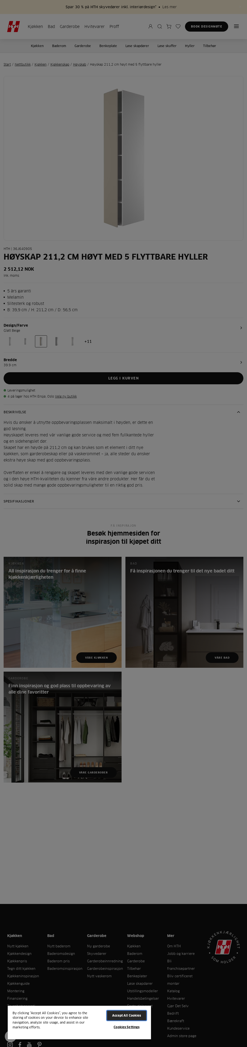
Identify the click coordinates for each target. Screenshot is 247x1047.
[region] (79, 1022)
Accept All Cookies (126, 1015)
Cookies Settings (126, 1027)
